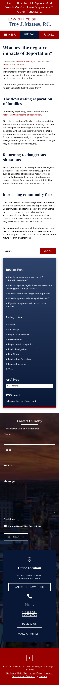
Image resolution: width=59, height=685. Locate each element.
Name (7, 434)
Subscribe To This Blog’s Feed (21, 401)
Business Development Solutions (32, 675)
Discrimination (15, 339)
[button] (9, 34)
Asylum (11, 324)
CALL (50, 35)
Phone (7, 450)
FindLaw (43, 676)
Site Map (22, 673)
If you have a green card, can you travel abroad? (26, 305)
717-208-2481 (29, 612)
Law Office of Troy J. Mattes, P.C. (27, 666)
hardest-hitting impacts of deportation (22, 114)
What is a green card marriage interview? (28, 298)
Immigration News (17, 364)
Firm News (13, 354)
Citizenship (13, 329)
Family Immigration (17, 349)
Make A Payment (29, 633)
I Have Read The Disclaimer (25, 526)
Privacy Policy (35, 673)
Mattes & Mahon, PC (26, 61)
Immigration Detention (19, 359)
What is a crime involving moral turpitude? (29, 293)
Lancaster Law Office (29, 587)
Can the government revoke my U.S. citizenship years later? (25, 279)
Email (31, 34)
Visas (10, 369)
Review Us (29, 623)
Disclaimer (9, 519)
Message (9, 481)
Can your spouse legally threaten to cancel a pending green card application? (29, 287)
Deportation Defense (13, 64)
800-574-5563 (29, 615)
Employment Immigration (20, 344)
